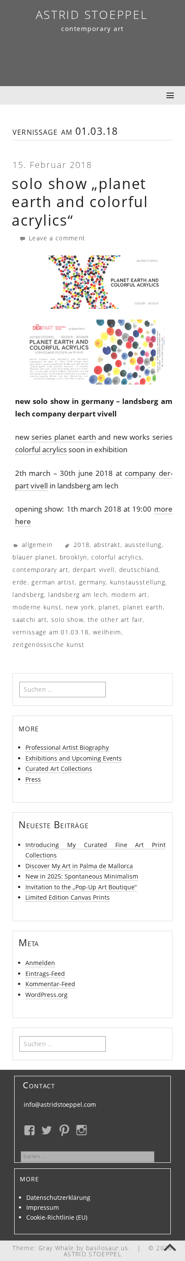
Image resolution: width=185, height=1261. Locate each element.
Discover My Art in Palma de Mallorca (79, 866)
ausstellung (143, 544)
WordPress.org (46, 995)
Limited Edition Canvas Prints (67, 897)
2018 (81, 544)
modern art (129, 594)
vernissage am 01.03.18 (50, 632)
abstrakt (107, 544)
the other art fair (115, 619)
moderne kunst (37, 607)
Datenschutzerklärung (58, 1197)
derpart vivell (94, 569)
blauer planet (34, 557)
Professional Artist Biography (67, 747)
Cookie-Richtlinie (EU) (56, 1217)
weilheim (107, 632)
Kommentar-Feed (50, 984)
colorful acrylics (41, 449)
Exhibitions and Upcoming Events (73, 758)
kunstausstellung (137, 582)
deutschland (139, 569)
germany (92, 582)
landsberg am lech (77, 594)
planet (109, 607)
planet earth (143, 607)
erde (19, 582)
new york (80, 607)
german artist (53, 582)
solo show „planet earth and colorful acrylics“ (80, 202)
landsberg (28, 594)
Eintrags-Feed (45, 973)
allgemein (37, 544)
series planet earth (63, 437)
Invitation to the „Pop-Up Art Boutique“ (81, 887)
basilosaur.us (107, 1248)
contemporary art (40, 569)
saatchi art (29, 619)
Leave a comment (56, 238)
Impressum (42, 1207)
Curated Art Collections (58, 768)
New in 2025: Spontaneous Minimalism (81, 876)
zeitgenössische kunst (48, 644)
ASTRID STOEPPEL (92, 14)
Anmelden (40, 963)
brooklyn (73, 557)
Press (33, 779)
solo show (67, 619)
